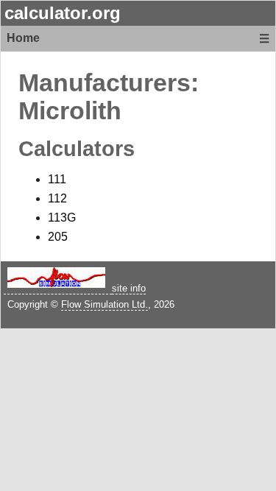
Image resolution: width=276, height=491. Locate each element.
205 (58, 236)
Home (23, 38)
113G (62, 217)
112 (57, 198)
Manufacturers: (108, 82)
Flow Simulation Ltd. (104, 304)
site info (129, 288)
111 (57, 179)
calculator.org (62, 13)
